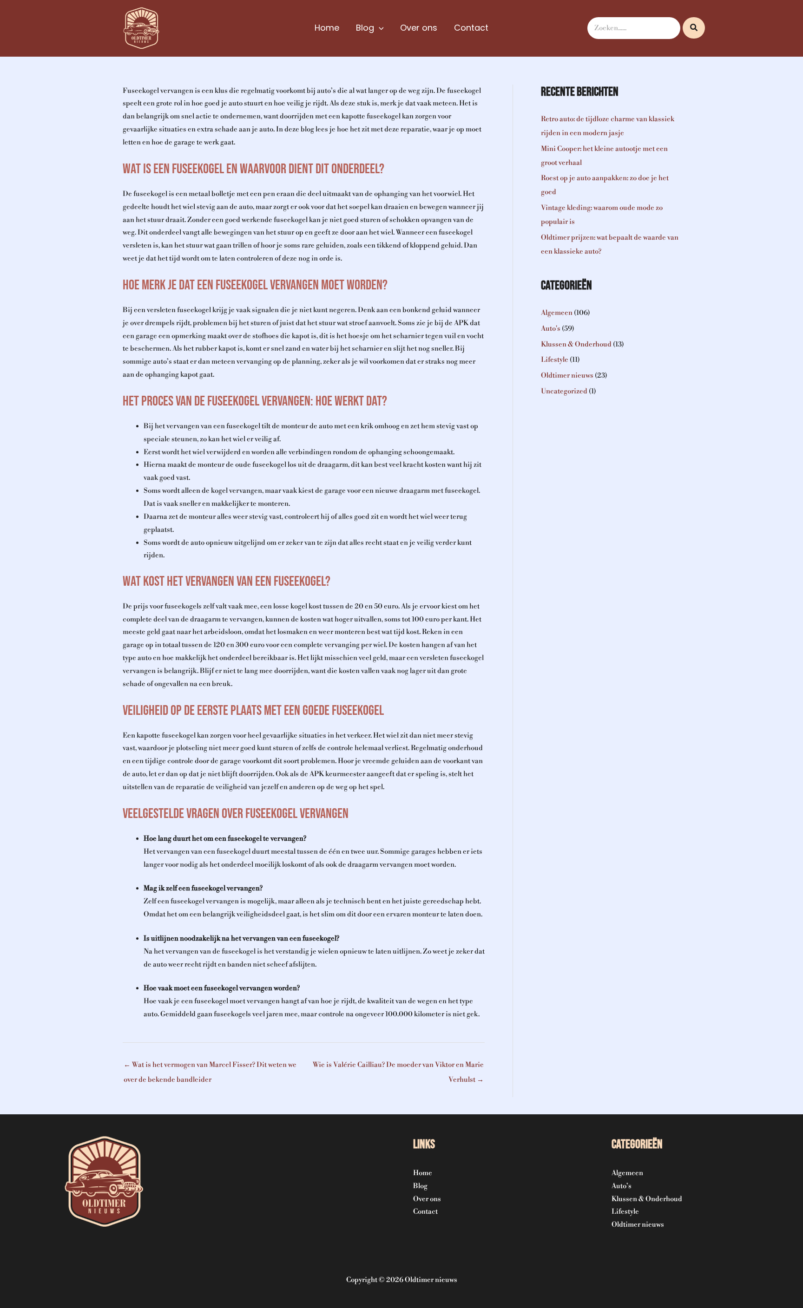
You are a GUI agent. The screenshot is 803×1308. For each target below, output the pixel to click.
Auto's (550, 328)
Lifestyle (554, 359)
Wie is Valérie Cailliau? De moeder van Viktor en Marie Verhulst (398, 1067)
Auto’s (622, 1186)
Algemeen (557, 312)
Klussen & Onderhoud (576, 344)
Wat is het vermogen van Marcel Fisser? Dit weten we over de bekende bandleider (210, 1067)
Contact (425, 1211)
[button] (379, 27)
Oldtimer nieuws (567, 375)
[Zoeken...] (694, 28)
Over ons (427, 1199)
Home (422, 1173)
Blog (420, 1186)
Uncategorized (564, 391)
